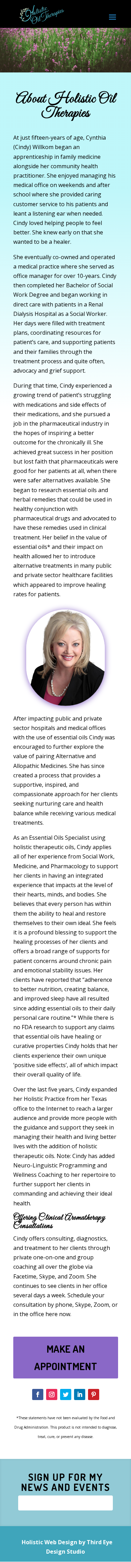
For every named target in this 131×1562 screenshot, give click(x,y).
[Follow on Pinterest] (93, 1394)
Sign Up (65, 1503)
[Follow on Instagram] (51, 1394)
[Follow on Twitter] (65, 1394)
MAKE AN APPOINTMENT (65, 1357)
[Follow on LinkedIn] (79, 1394)
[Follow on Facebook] (37, 1394)
